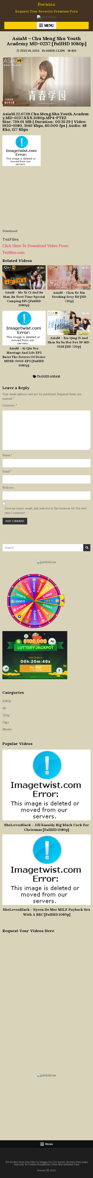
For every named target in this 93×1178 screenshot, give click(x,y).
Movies (7, 729)
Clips (60, 51)
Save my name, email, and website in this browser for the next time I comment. (46, 510)
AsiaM (55, 376)
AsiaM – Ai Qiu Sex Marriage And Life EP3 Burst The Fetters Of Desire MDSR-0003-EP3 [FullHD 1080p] (23, 356)
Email (7, 471)
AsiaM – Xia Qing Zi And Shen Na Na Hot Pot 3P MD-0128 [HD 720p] (69, 342)
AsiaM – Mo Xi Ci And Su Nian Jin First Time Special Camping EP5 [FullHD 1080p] (24, 299)
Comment (9, 405)
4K (4, 708)
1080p (50, 51)
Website (8, 488)
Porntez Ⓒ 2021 (46, 1171)
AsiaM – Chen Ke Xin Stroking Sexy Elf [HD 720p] (69, 297)
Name (7, 455)
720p (6, 715)
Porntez (46, 4)
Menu (49, 25)
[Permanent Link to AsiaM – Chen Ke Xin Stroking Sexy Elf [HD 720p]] (69, 277)
